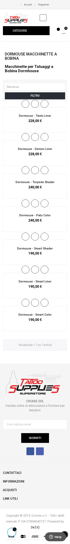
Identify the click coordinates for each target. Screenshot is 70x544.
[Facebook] (30, 451)
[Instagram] (40, 451)
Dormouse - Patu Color (35, 215)
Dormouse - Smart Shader (35, 248)
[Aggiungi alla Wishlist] (35, 104)
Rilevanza (36, 87)
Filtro (35, 95)
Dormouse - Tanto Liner (35, 116)
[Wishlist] (56, 31)
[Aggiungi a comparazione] (44, 104)
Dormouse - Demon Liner (35, 149)
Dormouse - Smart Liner (35, 281)
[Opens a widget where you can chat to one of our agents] (55, 537)
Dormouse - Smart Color (35, 314)
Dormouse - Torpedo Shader (35, 182)
